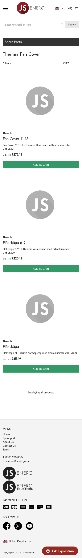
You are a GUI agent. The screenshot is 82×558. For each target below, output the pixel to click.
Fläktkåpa (11, 346)
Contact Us (9, 445)
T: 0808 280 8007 (13, 457)
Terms (6, 449)
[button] (68, 63)
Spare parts (9, 438)
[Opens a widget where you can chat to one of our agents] (60, 551)
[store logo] (31, 8)
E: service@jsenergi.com (16, 461)
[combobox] (34, 24)
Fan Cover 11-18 (15, 138)
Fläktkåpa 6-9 (14, 242)
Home (6, 434)
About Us (8, 442)
